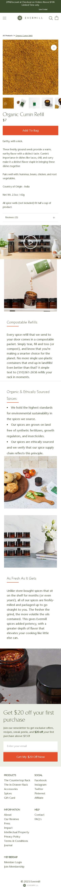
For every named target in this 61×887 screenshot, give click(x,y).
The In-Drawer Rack (16, 784)
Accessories (11, 789)
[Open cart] (56, 18)
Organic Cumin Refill (24, 35)
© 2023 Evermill (30, 881)
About (8, 814)
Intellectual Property (16, 832)
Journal (8, 845)
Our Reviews (11, 819)
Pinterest (40, 793)
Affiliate (39, 798)
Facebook (41, 780)
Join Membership (14, 866)
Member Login (13, 862)
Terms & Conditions (16, 841)
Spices (8, 793)
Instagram (40, 784)
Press (7, 823)
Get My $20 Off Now (30, 757)
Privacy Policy (12, 836)
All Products (8, 35)
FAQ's (38, 819)
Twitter (39, 789)
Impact (8, 828)
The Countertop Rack (17, 780)
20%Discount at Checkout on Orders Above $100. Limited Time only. (30, 3)
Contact (39, 814)
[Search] (51, 18)
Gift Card (9, 798)
